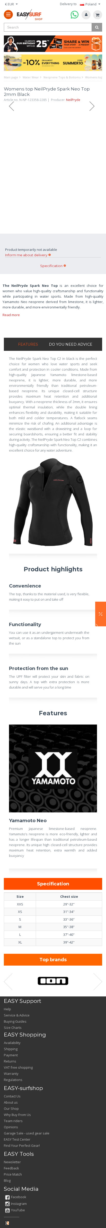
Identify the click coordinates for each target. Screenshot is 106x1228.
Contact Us (12, 1096)
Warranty (11, 1073)
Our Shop (11, 1108)
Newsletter (12, 1162)
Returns (10, 1061)
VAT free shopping (18, 1067)
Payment (11, 1055)
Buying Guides (15, 1021)
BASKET (97, 14)
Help (7, 1009)
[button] (100, 614)
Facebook (18, 1197)
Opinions (11, 1127)
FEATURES (28, 344)
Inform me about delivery (26, 255)
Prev (9, 106)
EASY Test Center (17, 1139)
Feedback (11, 1168)
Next (94, 106)
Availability (12, 1042)
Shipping (10, 1049)
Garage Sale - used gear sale (26, 1133)
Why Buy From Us (17, 1114)
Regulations (13, 1079)
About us (11, 1102)
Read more (11, 315)
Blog (7, 1180)
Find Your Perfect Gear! (22, 1145)
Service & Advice (17, 1015)
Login (86, 14)
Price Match (13, 1174)
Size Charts (13, 1027)
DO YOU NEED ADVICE (70, 344)
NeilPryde (73, 100)
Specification (51, 266)
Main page (11, 77)
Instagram (19, 1203)
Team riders (13, 1121)
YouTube (18, 1210)
